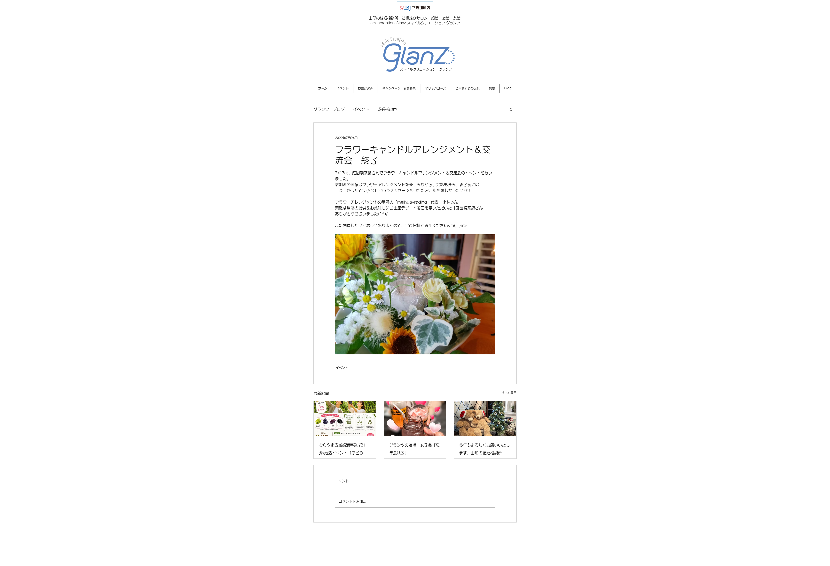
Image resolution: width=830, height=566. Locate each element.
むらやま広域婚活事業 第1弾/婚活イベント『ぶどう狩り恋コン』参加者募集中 (343, 450)
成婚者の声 (387, 109)
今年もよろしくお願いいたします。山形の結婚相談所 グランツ (484, 450)
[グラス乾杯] (415, 418)
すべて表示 (509, 392)
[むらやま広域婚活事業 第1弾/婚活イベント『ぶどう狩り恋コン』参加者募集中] (345, 418)
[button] (511, 109)
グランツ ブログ (329, 109)
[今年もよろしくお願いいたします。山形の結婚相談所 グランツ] (485, 418)
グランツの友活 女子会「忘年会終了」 (414, 449)
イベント (361, 109)
